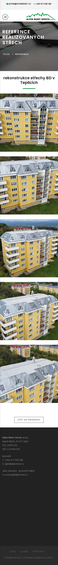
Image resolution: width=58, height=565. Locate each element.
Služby (24, 551)
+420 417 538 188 (43, 3)
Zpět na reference (29, 419)
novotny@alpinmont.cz (16, 474)
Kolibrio (48, 557)
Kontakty (39, 551)
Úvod (6, 54)
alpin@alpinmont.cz (19, 3)
